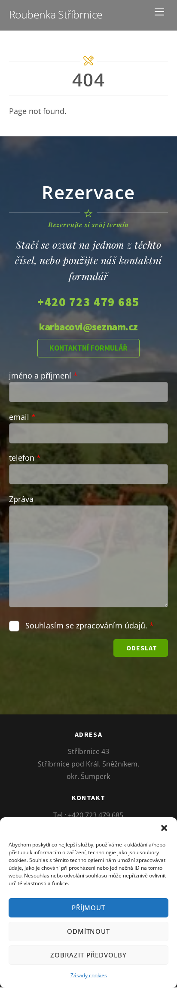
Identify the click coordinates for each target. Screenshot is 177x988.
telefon (25, 457)
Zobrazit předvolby (88, 955)
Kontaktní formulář (88, 348)
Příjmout (89, 907)
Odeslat (141, 647)
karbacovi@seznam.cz (88, 326)
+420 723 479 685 (88, 302)
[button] (164, 828)
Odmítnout (88, 931)
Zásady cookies (88, 975)
